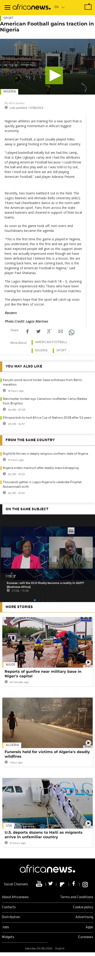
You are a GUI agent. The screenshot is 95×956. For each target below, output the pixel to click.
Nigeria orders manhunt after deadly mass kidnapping (41, 468)
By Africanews (14, 103)
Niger (10, 665)
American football (51, 342)
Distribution (11, 917)
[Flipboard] (62, 884)
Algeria (12, 745)
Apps (89, 927)
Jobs (5, 927)
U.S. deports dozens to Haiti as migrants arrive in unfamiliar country (44, 834)
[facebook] (74, 884)
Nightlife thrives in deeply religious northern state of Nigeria (45, 454)
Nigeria (9, 91)
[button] (54, 75)
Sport (8, 18)
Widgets (8, 937)
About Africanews (15, 897)
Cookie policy (83, 907)
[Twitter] (51, 884)
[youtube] (39, 884)
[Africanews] (32, 7)
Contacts (9, 907)
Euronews (85, 937)
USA (9, 825)
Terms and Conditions (76, 897)
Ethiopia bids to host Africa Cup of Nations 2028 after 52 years (47, 418)
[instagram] (85, 884)
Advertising (84, 917)
